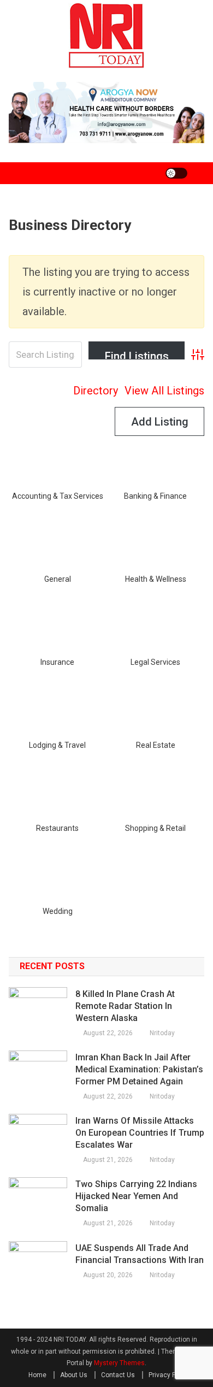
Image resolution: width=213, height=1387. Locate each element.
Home (37, 1375)
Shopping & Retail (155, 828)
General (57, 579)
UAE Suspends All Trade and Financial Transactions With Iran (139, 1254)
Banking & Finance (155, 496)
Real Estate (155, 745)
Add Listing (159, 421)
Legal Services (155, 662)
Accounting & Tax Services (57, 496)
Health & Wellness (155, 579)
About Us (73, 1375)
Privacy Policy (169, 1375)
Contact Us (118, 1375)
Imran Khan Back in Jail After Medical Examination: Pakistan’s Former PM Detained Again (139, 1069)
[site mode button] (176, 173)
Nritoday (162, 1033)
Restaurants (57, 828)
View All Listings (164, 390)
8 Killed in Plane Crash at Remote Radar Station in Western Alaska (125, 1006)
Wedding (58, 911)
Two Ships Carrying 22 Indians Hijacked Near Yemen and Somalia (136, 1196)
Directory (95, 390)
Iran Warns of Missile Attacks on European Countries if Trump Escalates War (139, 1132)
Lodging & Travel (57, 745)
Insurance (57, 662)
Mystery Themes (119, 1363)
